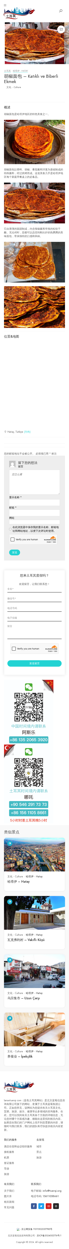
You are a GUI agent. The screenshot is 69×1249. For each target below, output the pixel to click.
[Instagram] (56, 1206)
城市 (39, 1146)
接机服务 (9, 1152)
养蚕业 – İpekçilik (20, 1056)
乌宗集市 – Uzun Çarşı (23, 998)
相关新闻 (9, 1202)
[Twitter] (41, 1206)
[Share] (61, 29)
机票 (6, 1157)
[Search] (61, 11)
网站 (11, 518)
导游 (6, 1168)
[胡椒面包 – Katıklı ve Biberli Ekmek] (34, 43)
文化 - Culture (13, 87)
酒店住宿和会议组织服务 (18, 1146)
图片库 (8, 1196)
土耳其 (7, 70)
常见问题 (9, 1207)
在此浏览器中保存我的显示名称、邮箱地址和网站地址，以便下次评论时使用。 (36, 529)
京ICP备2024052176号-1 (49, 1235)
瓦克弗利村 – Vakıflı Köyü (26, 940)
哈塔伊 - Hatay (20, 70)
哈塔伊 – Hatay (18, 881)
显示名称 (15, 497)
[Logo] (19, 13)
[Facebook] (34, 1206)
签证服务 (9, 1163)
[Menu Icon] (5, 5)
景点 (39, 1152)
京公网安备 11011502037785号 (36, 1229)
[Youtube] (49, 1206)
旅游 (6, 1174)
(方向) (27, 432)
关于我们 (9, 1191)
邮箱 (13, 507)
